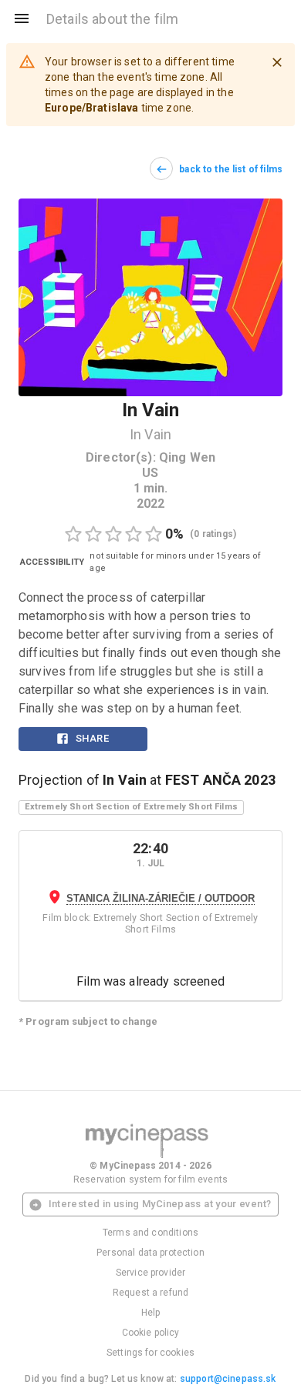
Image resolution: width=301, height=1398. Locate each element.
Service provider (150, 1272)
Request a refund (150, 1292)
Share (92, 738)
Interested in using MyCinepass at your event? (160, 1203)
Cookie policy (151, 1332)
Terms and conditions (150, 1232)
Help (151, 1312)
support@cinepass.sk (228, 1378)
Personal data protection (150, 1252)
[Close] (277, 62)
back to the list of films (230, 169)
